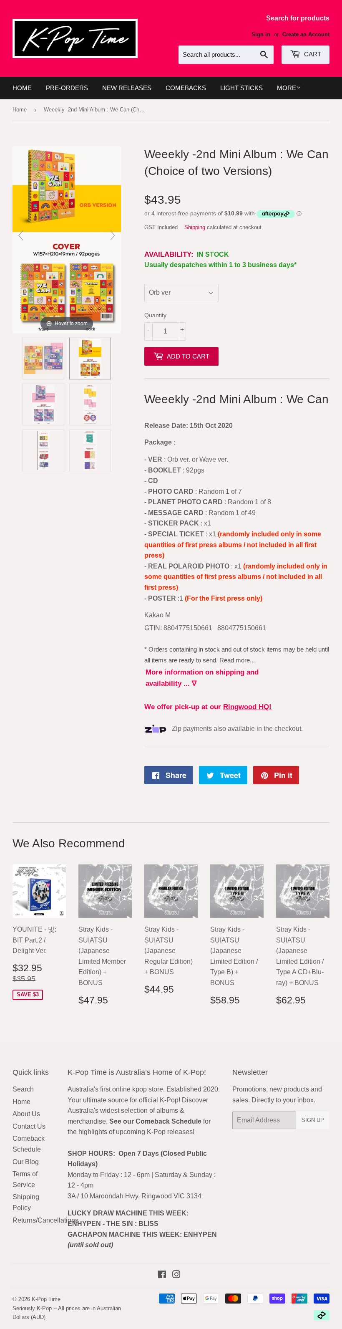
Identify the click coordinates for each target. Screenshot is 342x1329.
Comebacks (186, 87)
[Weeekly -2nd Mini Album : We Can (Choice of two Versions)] (43, 358)
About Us (26, 1113)
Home (22, 87)
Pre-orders (67, 87)
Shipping (194, 227)
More (286, 87)
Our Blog (26, 1161)
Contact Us (29, 1126)
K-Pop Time (46, 1299)
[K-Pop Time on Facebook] (162, 1275)
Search (23, 1089)
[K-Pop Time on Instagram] (176, 1275)
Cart (311, 54)
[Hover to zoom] (67, 239)
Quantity (155, 315)
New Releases (126, 87)
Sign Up (313, 1120)
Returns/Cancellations (45, 1220)
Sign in (260, 34)
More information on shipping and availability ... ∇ (202, 677)
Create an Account (305, 34)
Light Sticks (241, 87)
